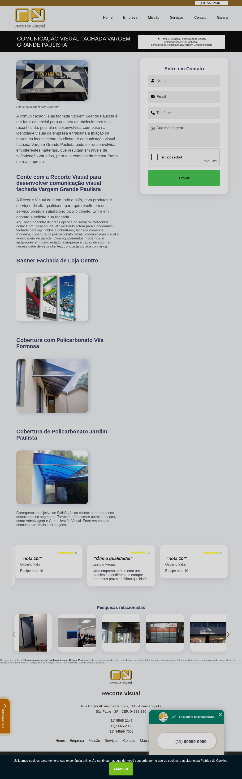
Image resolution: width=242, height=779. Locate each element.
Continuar (121, 769)
